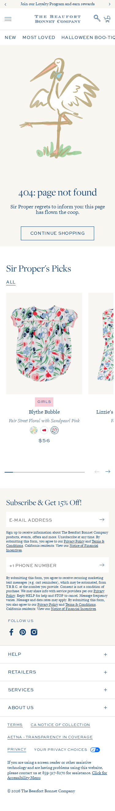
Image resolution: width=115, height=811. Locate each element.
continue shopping (57, 233)
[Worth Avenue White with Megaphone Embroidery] (44, 430)
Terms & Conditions (80, 604)
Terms (15, 725)
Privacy (16, 749)
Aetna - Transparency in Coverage (50, 737)
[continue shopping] (57, 115)
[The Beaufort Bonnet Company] (58, 19)
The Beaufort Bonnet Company (48, 791)
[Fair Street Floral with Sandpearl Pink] (55, 430)
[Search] (97, 19)
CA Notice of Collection (60, 725)
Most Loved (38, 37)
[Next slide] (109, 4)
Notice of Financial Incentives (73, 608)
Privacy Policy (74, 541)
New (10, 37)
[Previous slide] (5, 4)
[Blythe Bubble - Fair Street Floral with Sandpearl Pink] (44, 343)
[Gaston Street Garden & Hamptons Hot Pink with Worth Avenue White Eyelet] (34, 430)
